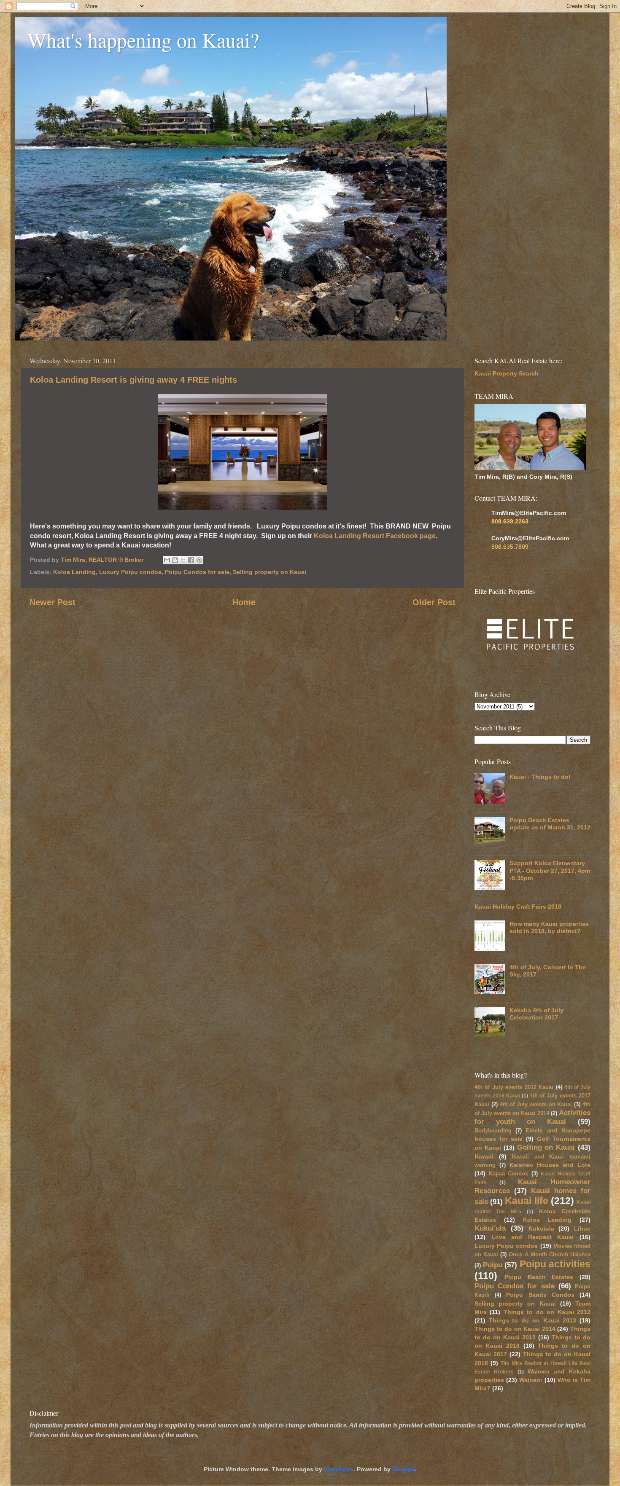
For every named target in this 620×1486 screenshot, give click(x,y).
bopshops (338, 1469)
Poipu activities (555, 1263)
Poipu (492, 1265)
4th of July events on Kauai (536, 1104)
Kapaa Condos (508, 1173)
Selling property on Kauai (269, 572)
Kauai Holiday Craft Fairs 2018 (517, 906)
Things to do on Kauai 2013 (533, 1320)
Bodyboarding (493, 1130)
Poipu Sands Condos (540, 1294)
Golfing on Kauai (546, 1147)
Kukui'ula (490, 1228)
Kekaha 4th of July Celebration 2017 (536, 1014)
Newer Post (52, 602)
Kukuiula (541, 1228)
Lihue (582, 1228)
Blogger (403, 1469)
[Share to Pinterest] (199, 560)
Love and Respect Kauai (532, 1237)
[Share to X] (183, 560)
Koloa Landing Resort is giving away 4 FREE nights (133, 379)
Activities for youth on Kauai (532, 1117)
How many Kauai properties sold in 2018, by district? (549, 927)
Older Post (434, 602)
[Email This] (167, 560)
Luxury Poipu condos (130, 572)
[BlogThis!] (175, 560)
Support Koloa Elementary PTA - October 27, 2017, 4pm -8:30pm (549, 870)
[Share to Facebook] (191, 560)
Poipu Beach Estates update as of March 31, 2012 (549, 824)
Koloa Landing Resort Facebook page (375, 535)
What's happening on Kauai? (143, 39)
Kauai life (526, 1200)
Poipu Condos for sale (197, 572)
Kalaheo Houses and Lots (549, 1164)
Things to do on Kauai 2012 (547, 1312)
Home (244, 602)
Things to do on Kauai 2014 (514, 1328)
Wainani (530, 1379)
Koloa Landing (74, 572)
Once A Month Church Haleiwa (549, 1254)
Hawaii (483, 1156)
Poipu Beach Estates (539, 1277)
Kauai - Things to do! (540, 776)
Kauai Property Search (506, 373)
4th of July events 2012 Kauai (513, 1087)
